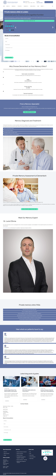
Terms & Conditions (32, 456)
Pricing (5, 455)
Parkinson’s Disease (20, 455)
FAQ (30, 451)
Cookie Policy (31, 458)
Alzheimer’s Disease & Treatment (22, 451)
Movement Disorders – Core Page (22, 459)
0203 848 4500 (40, 2)
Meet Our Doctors (6, 453)
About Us (5, 451)
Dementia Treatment (20, 453)
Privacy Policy (31, 455)
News (30, 453)
